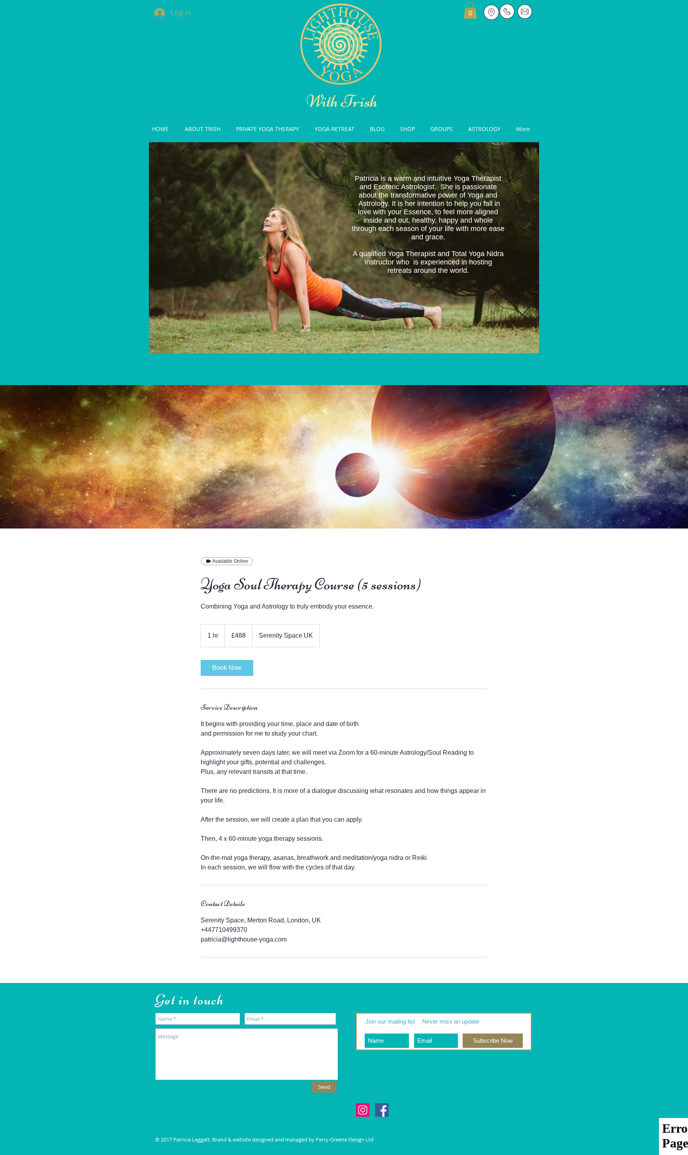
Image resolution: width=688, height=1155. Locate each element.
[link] (227, 668)
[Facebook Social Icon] (382, 1110)
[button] (470, 10)
